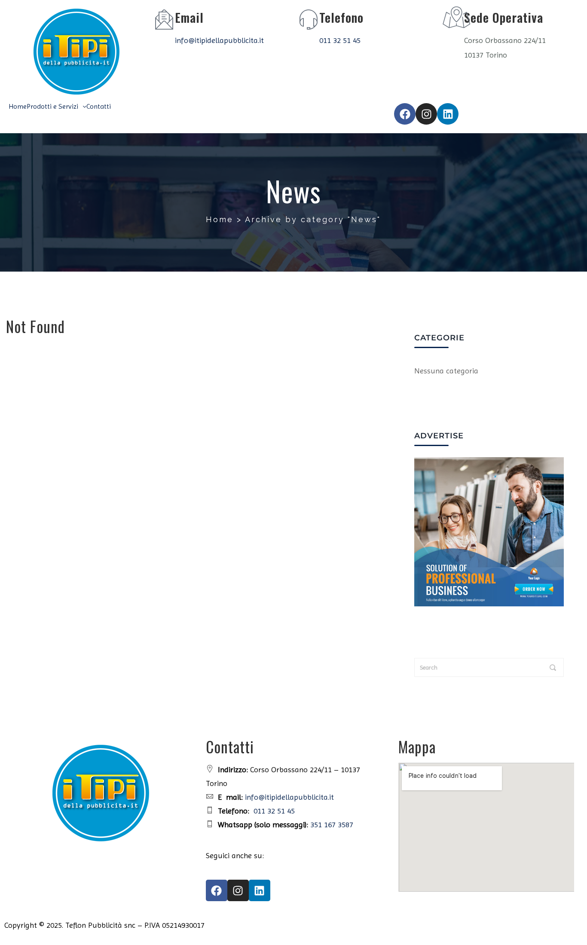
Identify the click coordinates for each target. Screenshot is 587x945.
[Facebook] (405, 114)
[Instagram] (426, 114)
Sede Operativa (503, 17)
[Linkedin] (448, 114)
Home (18, 106)
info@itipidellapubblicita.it (219, 40)
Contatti (98, 106)
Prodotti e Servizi (52, 106)
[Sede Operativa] (453, 19)
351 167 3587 (331, 824)
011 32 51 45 (340, 40)
